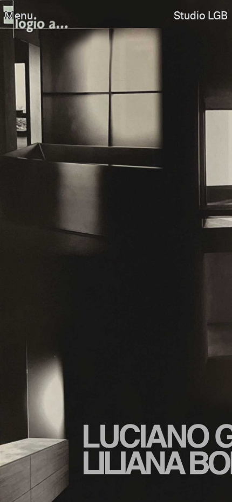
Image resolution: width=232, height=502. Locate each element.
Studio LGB (201, 16)
